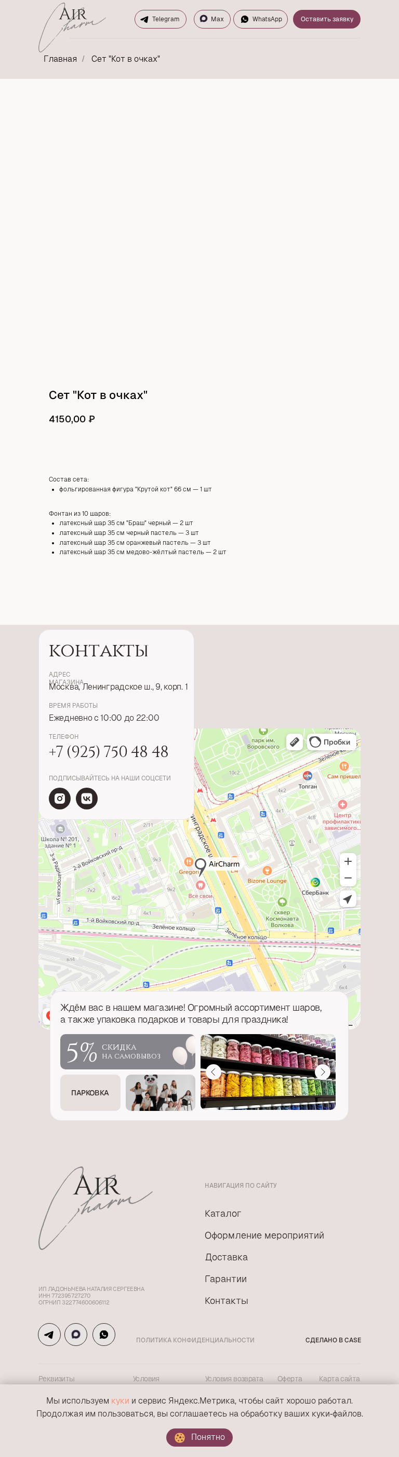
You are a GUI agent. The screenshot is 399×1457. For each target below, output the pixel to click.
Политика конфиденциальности (195, 1340)
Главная (60, 59)
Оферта (289, 1378)
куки (120, 1401)
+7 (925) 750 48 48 (108, 750)
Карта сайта (339, 1378)
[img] (60, 798)
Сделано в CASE (333, 1340)
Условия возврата (234, 1378)
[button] (90, 1093)
